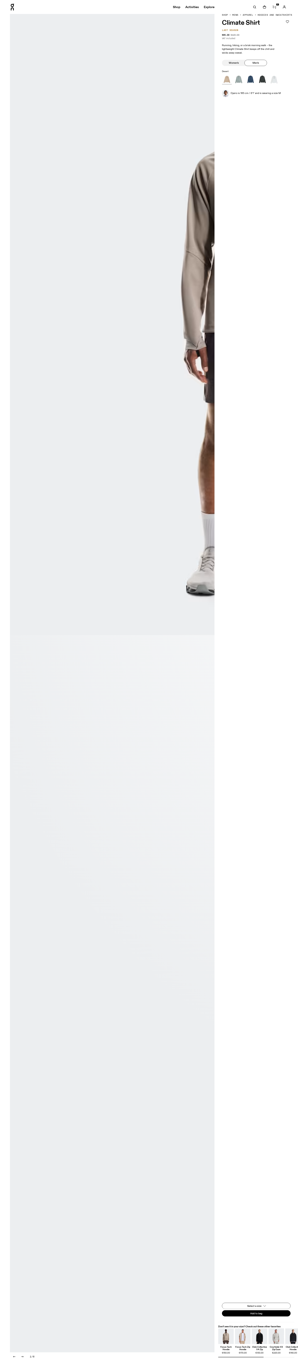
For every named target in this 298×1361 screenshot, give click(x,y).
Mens (235, 15)
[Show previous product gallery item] (14, 1356)
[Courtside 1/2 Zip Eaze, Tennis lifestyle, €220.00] (276, 1336)
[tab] (254, 7)
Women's (234, 62)
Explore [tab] (209, 7)
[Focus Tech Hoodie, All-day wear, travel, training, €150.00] (226, 1336)
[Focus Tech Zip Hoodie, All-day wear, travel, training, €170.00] (243, 1336)
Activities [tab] (192, 7)
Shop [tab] (176, 7)
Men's (256, 62)
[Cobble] (239, 79)
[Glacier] (274, 79)
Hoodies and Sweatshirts (275, 15)
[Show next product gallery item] (22, 1356)
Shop (225, 15)
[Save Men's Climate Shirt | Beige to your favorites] (287, 22)
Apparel (248, 15)
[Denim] (250, 79)
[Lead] (262, 79)
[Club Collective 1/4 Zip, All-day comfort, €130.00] (259, 1336)
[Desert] (227, 79)
